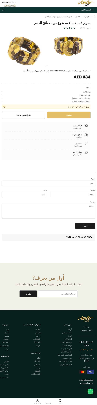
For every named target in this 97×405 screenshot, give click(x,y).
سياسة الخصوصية (86, 379)
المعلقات (36, 339)
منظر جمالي (67, 332)
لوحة (70, 336)
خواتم (38, 345)
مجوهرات (87, 16)
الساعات (36, 361)
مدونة (6, 374)
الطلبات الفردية (66, 364)
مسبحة (6, 339)
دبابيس (37, 336)
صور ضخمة (67, 358)
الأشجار (37, 364)
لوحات (37, 367)
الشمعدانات (35, 374)
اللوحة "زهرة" (66, 348)
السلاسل (36, 342)
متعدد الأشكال (66, 352)
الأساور (77, 16)
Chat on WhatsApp (90, 391)
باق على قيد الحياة (65, 361)
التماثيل (37, 371)
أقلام (38, 358)
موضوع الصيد (66, 342)
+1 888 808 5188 (8, 2)
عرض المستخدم (86, 383)
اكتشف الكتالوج (86, 10)
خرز (7, 329)
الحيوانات (68, 339)
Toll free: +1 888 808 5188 (78, 237)
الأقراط (37, 329)
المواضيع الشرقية (65, 355)
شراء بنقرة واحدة (23, 115)
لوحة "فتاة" (67, 345)
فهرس (6, 361)
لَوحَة (70, 329)
